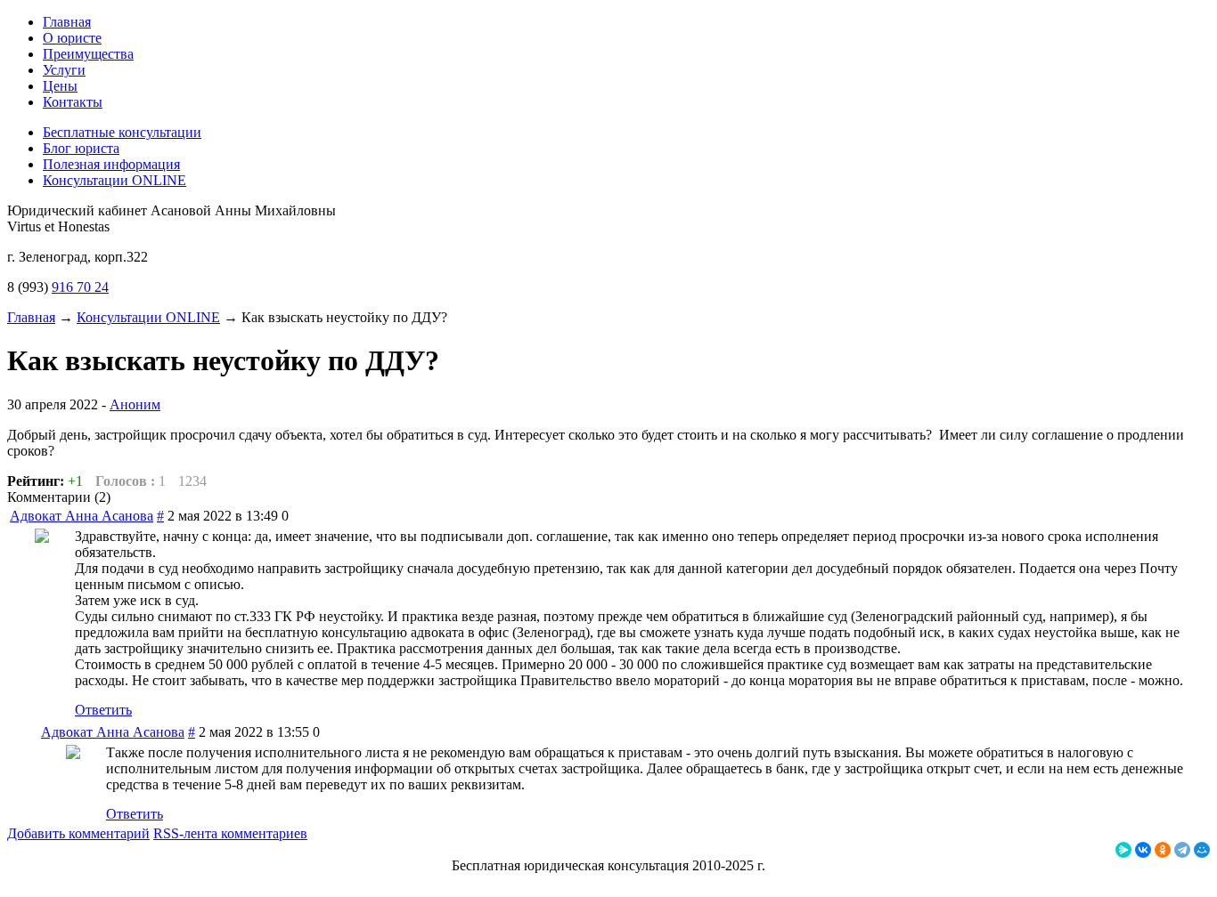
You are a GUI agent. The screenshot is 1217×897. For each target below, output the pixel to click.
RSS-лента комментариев (230, 833)
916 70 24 (80, 287)
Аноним (135, 404)
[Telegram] (1182, 850)
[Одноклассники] (1163, 850)
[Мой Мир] (1202, 850)
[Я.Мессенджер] (1123, 850)
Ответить (103, 709)
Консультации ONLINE (148, 317)
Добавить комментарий (78, 833)
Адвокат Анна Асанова (81, 515)
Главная (31, 317)
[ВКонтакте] (1143, 850)
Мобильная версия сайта (82, 881)
